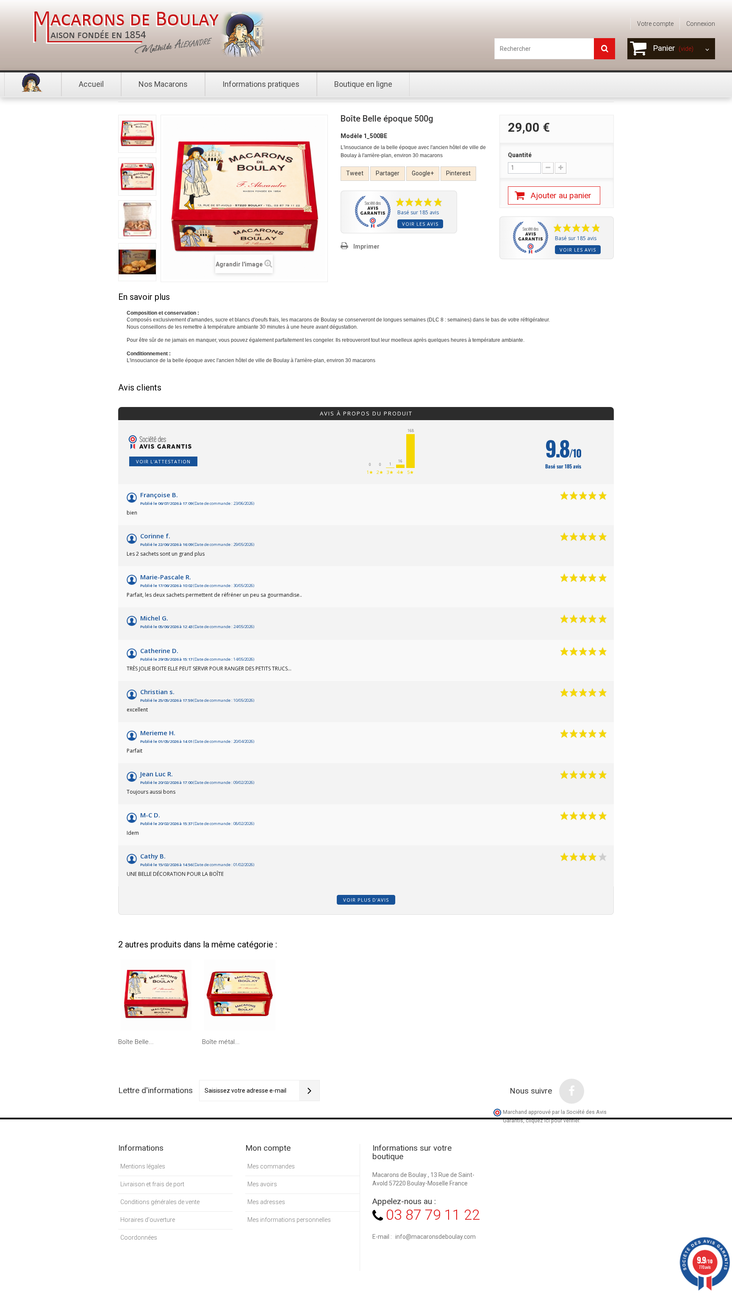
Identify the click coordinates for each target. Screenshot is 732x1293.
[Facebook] (571, 1091)
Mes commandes (271, 1166)
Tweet (354, 173)
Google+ (423, 173)
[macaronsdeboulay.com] (146, 34)
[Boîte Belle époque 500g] (137, 134)
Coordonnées (138, 1237)
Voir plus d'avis (366, 900)
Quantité (520, 155)
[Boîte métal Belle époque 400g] (239, 995)
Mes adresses (266, 1202)
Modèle (351, 136)
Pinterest (458, 173)
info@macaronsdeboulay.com (435, 1236)
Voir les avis (420, 224)
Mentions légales (142, 1166)
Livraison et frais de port (152, 1184)
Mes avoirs (262, 1184)
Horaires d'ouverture (147, 1219)
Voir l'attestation (163, 461)
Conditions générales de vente (160, 1202)
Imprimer (366, 246)
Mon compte (268, 1148)
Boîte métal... (221, 1042)
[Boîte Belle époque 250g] (156, 995)
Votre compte (655, 23)
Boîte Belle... (136, 1042)
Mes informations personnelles (289, 1219)
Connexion (700, 23)
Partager (387, 173)
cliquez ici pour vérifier (552, 1120)
